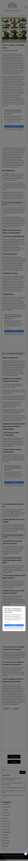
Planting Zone (6, 821)
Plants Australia (6, 823)
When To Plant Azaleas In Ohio (10, 787)
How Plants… (6, 810)
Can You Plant (6, 804)
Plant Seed (5, 818)
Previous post (14, 756)
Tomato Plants (6, 829)
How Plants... (7, 708)
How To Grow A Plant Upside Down (11, 795)
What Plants (5, 837)
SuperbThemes (20, 857)
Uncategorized (6, 832)
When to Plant (6, 840)
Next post (14, 761)
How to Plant (6, 812)
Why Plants (5, 846)
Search (4, 769)
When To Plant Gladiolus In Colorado (12, 790)
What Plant (5, 835)
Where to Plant (6, 843)
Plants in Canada (6, 826)
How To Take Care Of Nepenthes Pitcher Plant (14, 783)
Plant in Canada (6, 815)
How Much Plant (6, 807)
